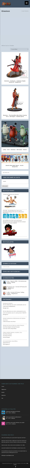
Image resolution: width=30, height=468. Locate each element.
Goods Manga (6, 337)
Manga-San (6, 308)
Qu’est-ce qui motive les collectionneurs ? (13, 417)
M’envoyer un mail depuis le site (8, 455)
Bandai (3, 392)
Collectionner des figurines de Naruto (13, 411)
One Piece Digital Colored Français (11, 327)
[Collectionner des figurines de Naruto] (3, 412)
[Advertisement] (15, 28)
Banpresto (4, 395)
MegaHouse (4, 389)
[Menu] (27, 3)
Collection (13, 412)
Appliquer (5, 186)
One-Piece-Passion (7, 334)
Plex (2, 398)
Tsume (3, 386)
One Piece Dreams (7, 335)
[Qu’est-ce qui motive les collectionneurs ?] (3, 418)
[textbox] (16, 181)
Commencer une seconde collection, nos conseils (15, 422)
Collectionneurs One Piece (9, 321)
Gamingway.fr (6, 344)
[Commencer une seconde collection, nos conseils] (3, 423)
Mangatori (5, 314)
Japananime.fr (6, 342)
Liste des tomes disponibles (9, 328)
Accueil (23, 11)
